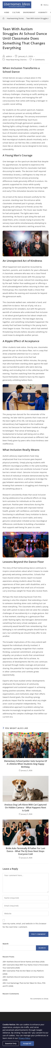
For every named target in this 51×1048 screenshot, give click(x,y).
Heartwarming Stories (16, 59)
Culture (16, 12)
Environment (29, 12)
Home (6, 12)
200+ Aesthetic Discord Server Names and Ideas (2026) (23, 961)
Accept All (27, 1043)
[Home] (3, 18)
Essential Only (10, 1043)
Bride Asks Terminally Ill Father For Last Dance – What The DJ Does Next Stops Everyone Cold (25, 851)
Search (5, 943)
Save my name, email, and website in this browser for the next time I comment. (24, 925)
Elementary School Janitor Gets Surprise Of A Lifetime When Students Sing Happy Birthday (25, 764)
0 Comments (39, 59)
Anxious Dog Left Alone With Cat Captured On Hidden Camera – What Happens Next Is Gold (25, 807)
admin (9, 56)
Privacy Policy (24, 1038)
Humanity (42, 12)
